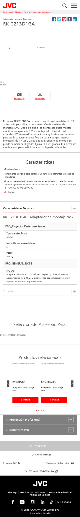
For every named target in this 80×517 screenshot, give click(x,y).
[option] (26, 385)
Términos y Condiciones (33, 492)
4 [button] (43, 410)
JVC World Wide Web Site (41, 471)
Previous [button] (8, 383)
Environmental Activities (58, 463)
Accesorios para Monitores (39, 12)
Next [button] (72, 383)
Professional (8, 12)
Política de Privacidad (60, 492)
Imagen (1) (19, 98)
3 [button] (41, 410)
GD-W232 (21, 335)
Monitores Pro (20, 12)
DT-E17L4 (12, 335)
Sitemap (12, 492)
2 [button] (38, 410)
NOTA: (10, 270)
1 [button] (36, 410)
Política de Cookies (40, 494)
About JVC (11, 463)
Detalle (26, 399)
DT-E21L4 (4, 335)
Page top (39, 445)
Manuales (40, 98)
